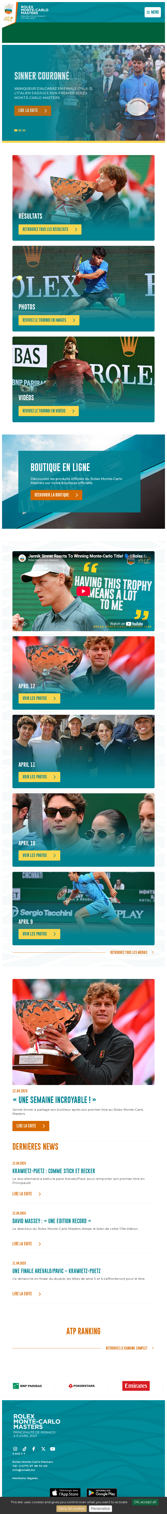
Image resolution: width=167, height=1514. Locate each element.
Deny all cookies (71, 1509)
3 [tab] (23, 130)
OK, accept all (145, 1502)
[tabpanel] (57, 94)
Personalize (100, 1509)
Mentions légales (25, 1478)
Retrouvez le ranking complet (126, 1348)
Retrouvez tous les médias (128, 952)
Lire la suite (28, 110)
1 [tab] (15, 130)
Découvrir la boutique (52, 495)
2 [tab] (19, 130)
